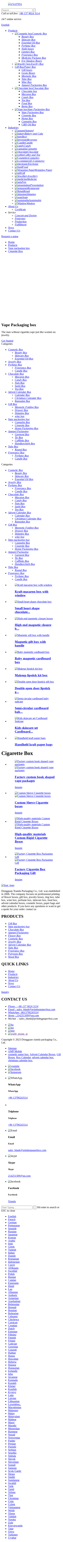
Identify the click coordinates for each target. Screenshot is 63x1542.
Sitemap (12, 1048)
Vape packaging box (19, 248)
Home (11, 242)
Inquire (18, 787)
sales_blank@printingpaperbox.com (27, 1150)
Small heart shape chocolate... (27, 610)
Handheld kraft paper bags (33, 744)
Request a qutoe (9, 236)
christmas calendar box (20, 1060)
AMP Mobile (15, 1051)
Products (12, 245)
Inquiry (5, 992)
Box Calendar (23, 1057)
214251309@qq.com (19, 1175)
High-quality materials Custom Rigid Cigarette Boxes (31, 837)
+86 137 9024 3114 (29, 13)
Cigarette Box (15, 251)
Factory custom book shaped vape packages (35, 778)
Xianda (12, 1201)
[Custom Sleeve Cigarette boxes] (33, 794)
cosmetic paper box (18, 1054)
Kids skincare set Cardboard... (26, 729)
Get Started (7, 340)
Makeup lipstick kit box (31, 675)
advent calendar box (42, 1057)
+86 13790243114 (18, 1097)
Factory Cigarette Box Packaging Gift (30, 871)
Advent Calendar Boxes (42, 1054)
